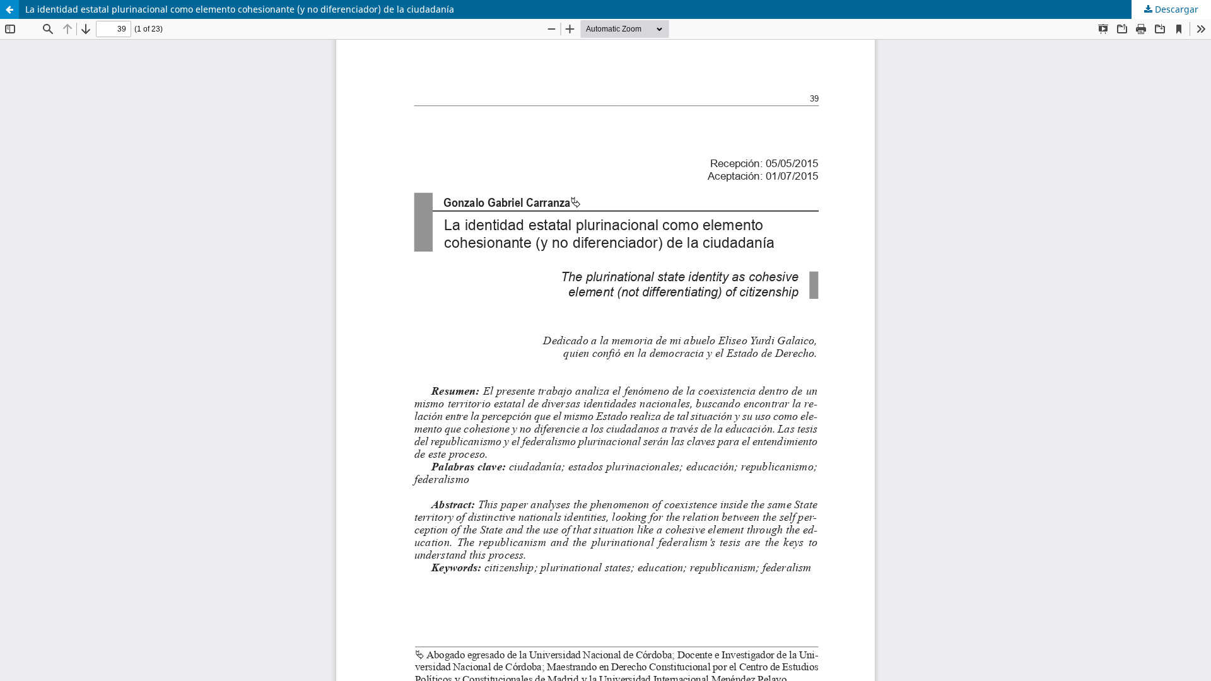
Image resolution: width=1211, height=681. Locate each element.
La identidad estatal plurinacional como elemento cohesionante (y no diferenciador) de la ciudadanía (239, 9)
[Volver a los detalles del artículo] (9, 9)
